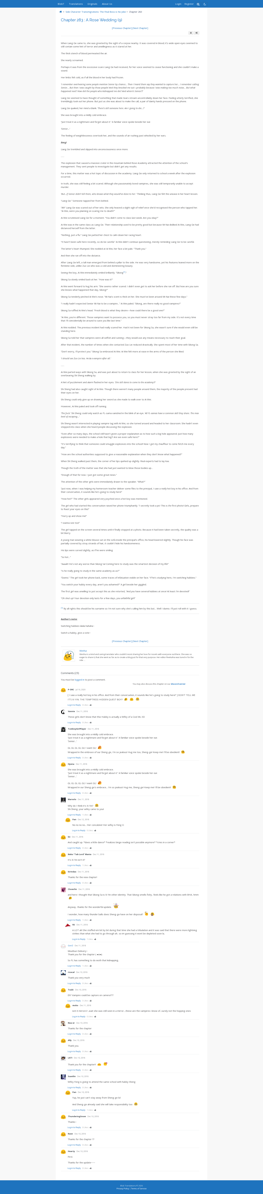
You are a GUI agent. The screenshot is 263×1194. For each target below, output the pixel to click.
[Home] (60, 11)
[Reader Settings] (196, 33)
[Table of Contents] (190, 33)
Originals (92, 3)
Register (189, 3)
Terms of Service (139, 1188)
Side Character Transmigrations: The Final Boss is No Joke (96, 11)
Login (178, 3)
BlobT (61, 3)
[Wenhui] (69, 660)
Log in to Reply (74, 705)
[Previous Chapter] (122, 28)
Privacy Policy (123, 1188)
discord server (178, 684)
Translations (76, 3)
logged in (79, 679)
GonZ (70, 945)
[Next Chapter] (140, 28)
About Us (107, 3)
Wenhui (83, 650)
